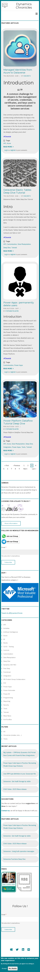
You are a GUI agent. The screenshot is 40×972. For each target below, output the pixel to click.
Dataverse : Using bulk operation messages (18, 851)
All (4, 732)
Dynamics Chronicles (24, 5)
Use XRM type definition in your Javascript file (19, 774)
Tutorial (14, 248)
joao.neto (27, 76)
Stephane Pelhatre (12, 311)
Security (6, 705)
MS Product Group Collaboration (14, 679)
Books (5, 643)
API (4, 143)
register (13, 150)
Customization (12, 244)
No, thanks (13, 968)
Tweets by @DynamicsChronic (12, 613)
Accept (4, 968)
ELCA (3, 490)
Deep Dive (7, 248)
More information (11, 523)
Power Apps (18, 365)
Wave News (7, 716)
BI (4, 639)
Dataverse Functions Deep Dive (14, 859)
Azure (9, 143)
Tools (23, 447)
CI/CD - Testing (8, 647)
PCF (4, 683)
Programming (8, 698)
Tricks (5, 739)
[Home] (4, 5)
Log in (6, 150)
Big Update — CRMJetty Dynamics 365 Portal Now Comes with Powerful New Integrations (19, 753)
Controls (6, 650)
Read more (8, 147)
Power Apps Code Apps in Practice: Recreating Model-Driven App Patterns (19, 764)
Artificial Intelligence (10, 632)
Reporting (6, 701)
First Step (6, 668)
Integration (7, 447)
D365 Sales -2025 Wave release (15, 789)
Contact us (5, 811)
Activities (6, 628)
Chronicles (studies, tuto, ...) (12, 735)
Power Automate (9, 690)
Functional (7, 672)
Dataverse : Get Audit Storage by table (17, 781)
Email (3, 547)
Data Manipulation (24, 244)
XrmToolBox (7, 719)
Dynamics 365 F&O (9, 665)
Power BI (6, 694)
